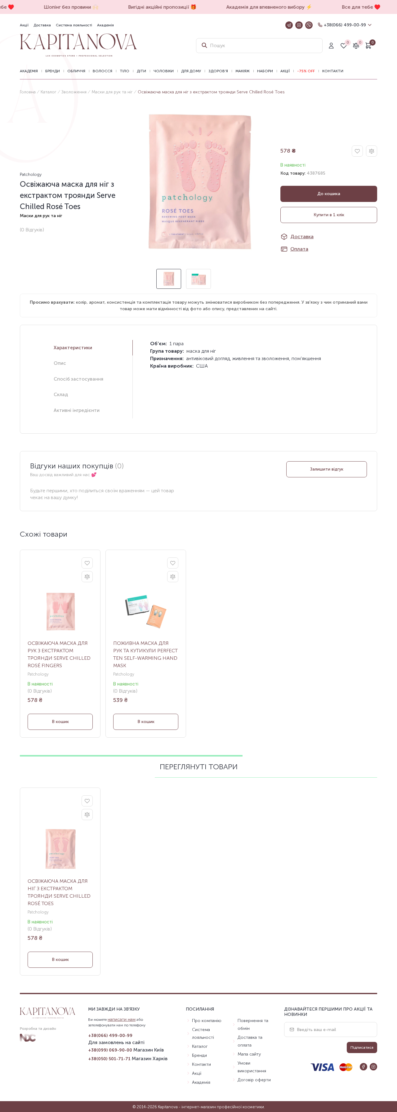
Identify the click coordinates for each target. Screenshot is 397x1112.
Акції (24, 25)
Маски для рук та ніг (112, 92)
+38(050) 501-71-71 (109, 1058)
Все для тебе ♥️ (357, 7)
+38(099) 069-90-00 (110, 1050)
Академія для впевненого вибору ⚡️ (265, 7)
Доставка (42, 25)
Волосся (102, 71)
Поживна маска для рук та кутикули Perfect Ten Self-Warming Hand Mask (145, 654)
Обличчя (76, 71)
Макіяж (242, 71)
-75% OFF (306, 71)
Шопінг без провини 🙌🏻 (67, 7)
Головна (28, 92)
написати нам (122, 1019)
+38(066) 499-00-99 (345, 25)
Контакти (332, 71)
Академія (105, 25)
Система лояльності (74, 25)
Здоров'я (218, 71)
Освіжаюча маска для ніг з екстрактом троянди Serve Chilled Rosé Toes (59, 892)
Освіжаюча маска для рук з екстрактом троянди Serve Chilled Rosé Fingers (59, 654)
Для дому (191, 71)
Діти (141, 71)
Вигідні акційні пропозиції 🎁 (158, 7)
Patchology (31, 174)
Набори (265, 71)
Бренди (52, 71)
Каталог (48, 92)
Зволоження (74, 92)
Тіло (124, 71)
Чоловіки (164, 71)
